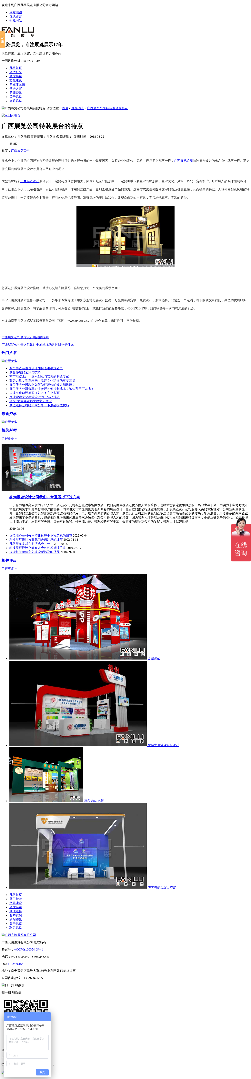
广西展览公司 (20, 150)
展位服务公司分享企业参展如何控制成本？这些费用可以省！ (51, 388)
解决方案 (15, 88)
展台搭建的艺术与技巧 (25, 372)
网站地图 (15, 12)
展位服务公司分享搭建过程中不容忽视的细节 (40, 535)
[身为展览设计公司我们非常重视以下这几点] (33, 489)
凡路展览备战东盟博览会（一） (31, 543)
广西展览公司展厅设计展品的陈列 (25, 337)
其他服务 (15, 911)
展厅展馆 (15, 76)
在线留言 (15, 16)
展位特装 (15, 72)
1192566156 (15, 963)
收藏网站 (15, 20)
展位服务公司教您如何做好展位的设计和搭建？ (42, 384)
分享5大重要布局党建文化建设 (30, 401)
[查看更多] (9, 361)
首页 (65, 108)
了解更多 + (9, 438)
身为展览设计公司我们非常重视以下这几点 (44, 497)
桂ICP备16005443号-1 (29, 949)
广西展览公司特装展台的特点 (107, 108)
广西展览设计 (29, 181)
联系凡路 (15, 101)
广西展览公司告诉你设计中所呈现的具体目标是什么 (38, 344)
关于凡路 (15, 96)
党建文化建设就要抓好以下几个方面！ (36, 393)
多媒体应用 (17, 84)
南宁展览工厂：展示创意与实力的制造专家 (39, 376)
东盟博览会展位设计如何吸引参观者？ (36, 368)
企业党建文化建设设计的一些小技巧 (34, 397)
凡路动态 (77, 108)
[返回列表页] (11, 115)
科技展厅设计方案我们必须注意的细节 (36, 539)
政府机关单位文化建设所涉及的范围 (34, 552)
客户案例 (15, 915)
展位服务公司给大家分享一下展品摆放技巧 (39, 405)
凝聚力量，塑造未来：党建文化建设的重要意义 (42, 380)
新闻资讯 (15, 92)
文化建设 (15, 80)
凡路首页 (15, 68)
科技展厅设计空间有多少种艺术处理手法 (37, 548)
